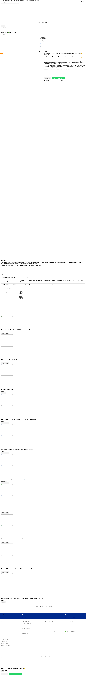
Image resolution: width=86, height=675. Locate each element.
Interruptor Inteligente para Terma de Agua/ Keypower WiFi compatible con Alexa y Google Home (22, 598)
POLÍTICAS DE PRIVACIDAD (27, 628)
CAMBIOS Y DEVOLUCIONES (27, 623)
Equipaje (55, 80)
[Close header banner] (1, 653)
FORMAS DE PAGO (25, 633)
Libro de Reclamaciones (71, 631)
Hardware (58, 53)
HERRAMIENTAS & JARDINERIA (51, 53)
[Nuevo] (7, 310)
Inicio (45, 53)
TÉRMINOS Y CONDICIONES (27, 631)
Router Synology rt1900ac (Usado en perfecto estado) (13, 538)
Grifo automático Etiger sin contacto (9, 359)
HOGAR (61, 80)
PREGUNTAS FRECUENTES (27, 630)
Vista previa (2, 328)
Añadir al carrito (47, 78)
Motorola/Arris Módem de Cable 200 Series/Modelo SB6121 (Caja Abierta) (17, 449)
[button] (58, 78)
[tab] (39, 257)
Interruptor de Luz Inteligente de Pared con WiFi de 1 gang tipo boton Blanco (17, 568)
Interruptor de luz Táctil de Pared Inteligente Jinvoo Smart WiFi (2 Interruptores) (18, 419)
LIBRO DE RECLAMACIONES (27, 626)
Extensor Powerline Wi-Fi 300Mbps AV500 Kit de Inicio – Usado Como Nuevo (18, 329)
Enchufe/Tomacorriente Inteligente (8, 509)
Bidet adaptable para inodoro (7, 389)
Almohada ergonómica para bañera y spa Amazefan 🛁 (13, 479)
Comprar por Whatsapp (58, 78)
